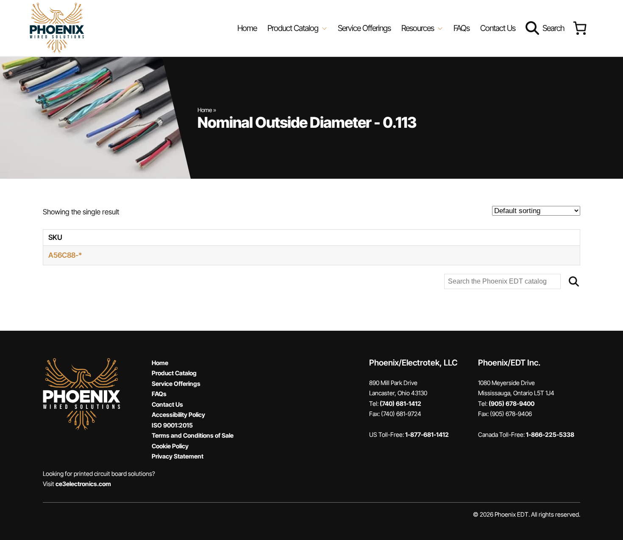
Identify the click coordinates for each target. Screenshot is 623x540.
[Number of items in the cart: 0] (579, 28)
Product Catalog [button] (293, 28)
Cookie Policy (170, 446)
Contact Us (497, 28)
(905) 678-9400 (511, 403)
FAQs (461, 28)
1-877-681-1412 (427, 434)
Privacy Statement (177, 456)
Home (247, 28)
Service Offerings (364, 28)
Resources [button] (418, 28)
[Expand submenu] (323, 28)
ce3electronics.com (83, 483)
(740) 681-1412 (400, 403)
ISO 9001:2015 (172, 425)
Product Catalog (174, 373)
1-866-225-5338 (550, 434)
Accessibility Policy (178, 414)
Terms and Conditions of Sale (193, 435)
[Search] (573, 281)
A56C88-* (65, 255)
